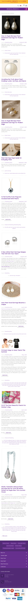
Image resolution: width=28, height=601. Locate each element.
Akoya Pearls (13, 543)
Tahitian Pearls (18, 545)
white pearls (18, 275)
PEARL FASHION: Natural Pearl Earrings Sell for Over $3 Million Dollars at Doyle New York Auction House (13, 489)
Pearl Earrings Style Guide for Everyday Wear (11, 159)
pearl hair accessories (14, 384)
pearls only (19, 385)
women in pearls (17, 386)
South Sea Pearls (10, 545)
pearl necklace (17, 227)
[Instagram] (8, 591)
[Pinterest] (12, 591)
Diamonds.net (4, 503)
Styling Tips (23, 173)
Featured (7, 224)
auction (18, 526)
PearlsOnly (11, 224)
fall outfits (6, 227)
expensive (19, 527)
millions (22, 527)
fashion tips (7, 173)
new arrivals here (5, 266)
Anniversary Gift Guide (20, 548)
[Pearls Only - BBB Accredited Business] (23, 591)
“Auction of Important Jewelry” (10, 526)
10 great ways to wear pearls (9, 382)
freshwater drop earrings (8, 333)
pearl (5, 442)
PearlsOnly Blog (17, 224)
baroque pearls (7, 53)
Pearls (15, 385)
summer (12, 386)
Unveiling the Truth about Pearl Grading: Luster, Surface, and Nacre (13, 80)
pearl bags (16, 382)
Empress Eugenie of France (12, 527)
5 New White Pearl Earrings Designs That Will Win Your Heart (13, 253)
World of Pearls (6, 543)
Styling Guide (15, 54)
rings (24, 385)
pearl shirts (7, 385)
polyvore (14, 228)
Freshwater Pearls (21, 543)
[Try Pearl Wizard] (26, 9)
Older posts (4, 535)
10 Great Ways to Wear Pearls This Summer (13, 351)
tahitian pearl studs (22, 333)
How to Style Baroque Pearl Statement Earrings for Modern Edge (12, 37)
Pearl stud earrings (5, 309)
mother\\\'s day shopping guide (10, 441)
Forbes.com (12, 503)
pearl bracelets (21, 382)
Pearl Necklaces (21, 442)
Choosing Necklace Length (8, 548)
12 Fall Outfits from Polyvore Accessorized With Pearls (11, 197)
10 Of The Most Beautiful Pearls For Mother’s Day (13, 406)
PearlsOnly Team (8, 42)
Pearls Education (8, 92)
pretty (22, 385)
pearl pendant (22, 227)
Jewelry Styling (12, 173)
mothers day (18, 441)
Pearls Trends (7, 50)
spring (9, 386)
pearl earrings (13, 53)
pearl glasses (7, 384)
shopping (13, 444)
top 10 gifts (17, 444)
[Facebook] (4, 591)
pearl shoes (11, 385)
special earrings (10, 261)
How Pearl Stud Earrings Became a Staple (13, 303)
